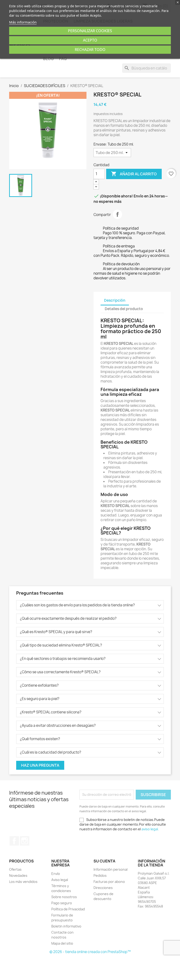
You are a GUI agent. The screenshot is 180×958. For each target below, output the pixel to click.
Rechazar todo (90, 49)
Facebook (14, 841)
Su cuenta (104, 861)
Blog (48, 58)
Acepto (90, 40)
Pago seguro (61, 903)
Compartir (117, 214)
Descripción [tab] (114, 300)
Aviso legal (59, 879)
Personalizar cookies (90, 30)
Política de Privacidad (68, 909)
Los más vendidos (23, 881)
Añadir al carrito (134, 174)
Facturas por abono (109, 881)
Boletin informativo (66, 926)
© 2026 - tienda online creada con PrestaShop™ (90, 951)
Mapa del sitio (62, 943)
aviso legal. (150, 829)
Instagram (24, 841)
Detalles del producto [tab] (124, 308)
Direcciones (103, 887)
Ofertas (15, 869)
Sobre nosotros (64, 897)
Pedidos (100, 875)
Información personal (111, 869)
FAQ (63, 58)
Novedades (18, 875)
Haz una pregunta (40, 765)
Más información (23, 22)
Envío (55, 873)
